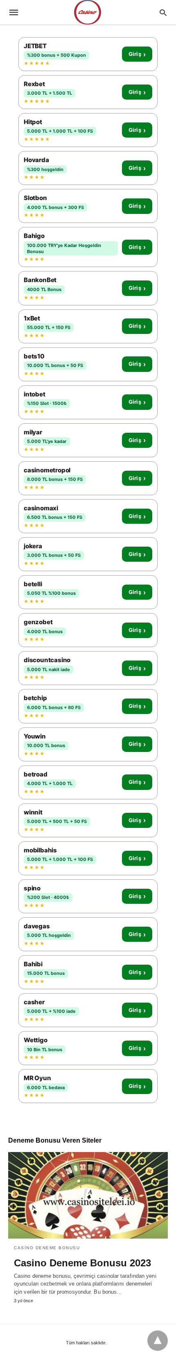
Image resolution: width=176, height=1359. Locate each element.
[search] (163, 12)
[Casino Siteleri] (87, 12)
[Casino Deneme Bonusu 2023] (88, 1195)
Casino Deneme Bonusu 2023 (82, 1262)
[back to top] (157, 1340)
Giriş (137, 54)
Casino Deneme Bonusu (47, 1248)
